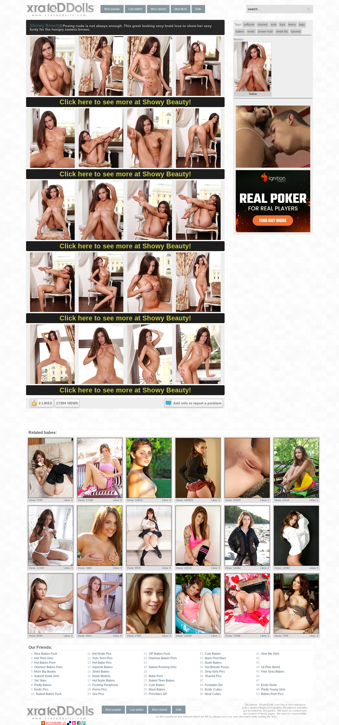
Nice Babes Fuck (44, 653)
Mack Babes (154, 689)
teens (292, 24)
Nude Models (98, 676)
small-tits (282, 31)
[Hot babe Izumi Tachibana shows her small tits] (148, 565)
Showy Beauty (45, 25)
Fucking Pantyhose (102, 685)
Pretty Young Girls (270, 689)
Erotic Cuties (211, 689)
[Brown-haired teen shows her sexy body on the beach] (247, 497)
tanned (296, 31)
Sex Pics (95, 694)
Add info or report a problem (197, 403)
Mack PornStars (213, 658)
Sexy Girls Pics (212, 671)
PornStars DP (155, 694)
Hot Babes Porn (43, 662)
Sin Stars (38, 680)
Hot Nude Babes (101, 680)
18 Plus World (268, 667)
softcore (249, 24)
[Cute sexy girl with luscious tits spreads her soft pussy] (50, 565)
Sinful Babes (98, 671)
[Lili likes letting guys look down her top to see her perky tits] (99, 565)
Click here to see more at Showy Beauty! (125, 102)
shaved (263, 24)
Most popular (112, 8)
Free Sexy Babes (270, 671)
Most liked (180, 8)
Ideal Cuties (210, 694)
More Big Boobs (43, 671)
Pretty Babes (41, 685)
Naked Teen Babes (159, 680)
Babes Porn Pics (269, 694)
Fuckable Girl (211, 685)
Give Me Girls (267, 653)
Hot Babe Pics (99, 662)
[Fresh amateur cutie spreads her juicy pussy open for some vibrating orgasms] (50, 497)
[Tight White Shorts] (198, 632)
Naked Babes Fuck (46, 694)
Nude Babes (211, 662)
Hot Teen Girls (42, 658)
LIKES (45, 403)
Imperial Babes (100, 667)
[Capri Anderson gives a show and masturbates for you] (198, 497)
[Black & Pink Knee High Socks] (198, 565)
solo (273, 24)
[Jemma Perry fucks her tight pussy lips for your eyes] (296, 632)
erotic (251, 31)
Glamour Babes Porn (47, 667)
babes (240, 31)
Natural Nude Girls (45, 676)
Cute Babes (154, 685)
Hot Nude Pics (99, 653)
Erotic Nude (266, 685)
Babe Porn (153, 676)
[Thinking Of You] (50, 632)
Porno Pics (97, 689)
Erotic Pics (39, 689)
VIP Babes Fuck (157, 653)
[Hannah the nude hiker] (99, 497)
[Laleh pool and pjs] (148, 497)
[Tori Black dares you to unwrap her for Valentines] (247, 632)
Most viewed (158, 8)
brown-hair (265, 31)
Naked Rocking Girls (160, 667)
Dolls (198, 8)
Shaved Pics (211, 676)
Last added (135, 8)
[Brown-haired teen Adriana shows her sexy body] (247, 565)
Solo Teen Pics (99, 658)
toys (282, 24)
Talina (253, 94)
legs (302, 24)
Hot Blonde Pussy (214, 667)
